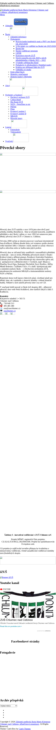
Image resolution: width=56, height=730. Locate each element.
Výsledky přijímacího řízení (27, 62)
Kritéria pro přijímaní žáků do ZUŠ (30, 67)
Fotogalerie (15, 129)
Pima (12, 109)
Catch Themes (25, 729)
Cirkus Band (15, 99)
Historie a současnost (19, 74)
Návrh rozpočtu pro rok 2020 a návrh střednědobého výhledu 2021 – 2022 (31, 59)
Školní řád (20, 48)
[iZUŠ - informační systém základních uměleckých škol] (6, 577)
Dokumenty (15, 39)
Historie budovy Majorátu (21, 77)
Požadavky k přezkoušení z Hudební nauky (33, 65)
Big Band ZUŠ (16, 102)
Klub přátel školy (17, 72)
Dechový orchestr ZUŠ (20, 97)
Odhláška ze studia (23, 70)
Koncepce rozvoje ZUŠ (25, 55)
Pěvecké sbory (16, 118)
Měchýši (13, 116)
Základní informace (18, 37)
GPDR (18, 53)
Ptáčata (13, 107)
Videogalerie (15, 132)
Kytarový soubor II (18, 114)
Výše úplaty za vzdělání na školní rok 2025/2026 (36, 46)
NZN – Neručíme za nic (20, 104)
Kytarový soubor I (18, 111)
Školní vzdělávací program (27, 51)
